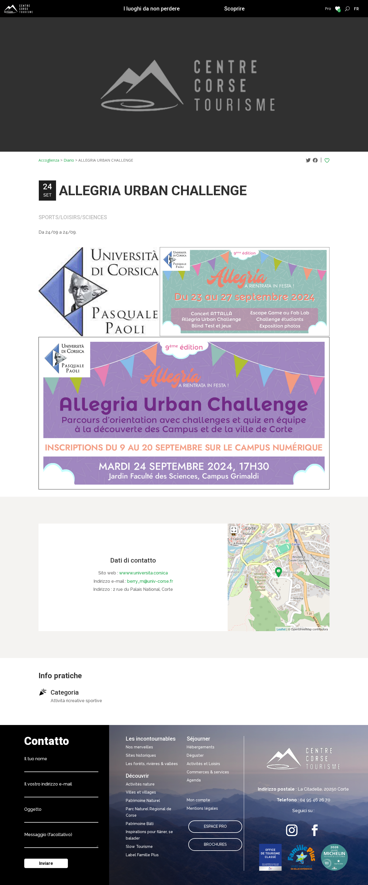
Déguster (195, 755)
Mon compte (198, 800)
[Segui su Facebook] (314, 830)
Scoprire (234, 8)
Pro (328, 8)
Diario (69, 160)
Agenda (194, 780)
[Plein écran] (233, 529)
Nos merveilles (139, 747)
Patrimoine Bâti (140, 824)
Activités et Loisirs (203, 764)
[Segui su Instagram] (291, 830)
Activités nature (140, 784)
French (356, 8)
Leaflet (281, 629)
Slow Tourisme (139, 846)
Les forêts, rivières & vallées (152, 764)
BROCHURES (215, 844)
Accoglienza (49, 160)
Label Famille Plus (142, 855)
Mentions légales (202, 808)
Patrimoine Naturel (143, 800)
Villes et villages (141, 792)
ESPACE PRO (215, 826)
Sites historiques (141, 755)
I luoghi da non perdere (151, 8)
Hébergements (200, 747)
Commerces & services (208, 772)
